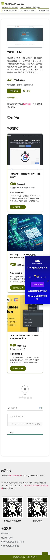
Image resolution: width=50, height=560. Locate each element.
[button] (47, 281)
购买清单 (20, 4)
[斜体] (12, 423)
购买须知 (27, 104)
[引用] (27, 423)
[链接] (32, 423)
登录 (40, 408)
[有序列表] (21, 423)
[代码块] (30, 423)
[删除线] (18, 423)
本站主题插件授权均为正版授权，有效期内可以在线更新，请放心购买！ (20, 7)
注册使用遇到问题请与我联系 (37, 291)
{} (36, 424)
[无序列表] (24, 423)
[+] (38, 424)
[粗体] (9, 423)
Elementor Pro (15, 476)
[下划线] (15, 423)
